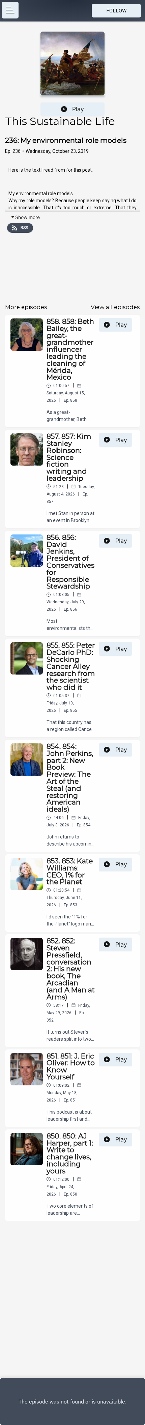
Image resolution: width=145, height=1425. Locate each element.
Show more (27, 217)
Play (78, 109)
